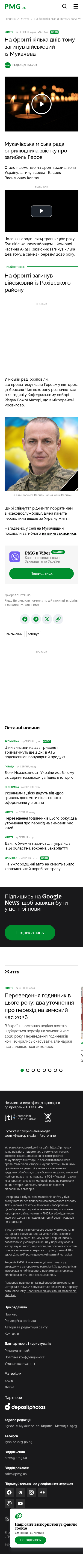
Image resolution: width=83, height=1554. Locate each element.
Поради (10, 766)
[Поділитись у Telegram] (36, 619)
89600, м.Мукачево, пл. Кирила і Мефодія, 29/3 (41, 1426)
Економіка (12, 741)
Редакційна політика (20, 1321)
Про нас (11, 1314)
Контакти (12, 1333)
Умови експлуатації (20, 1364)
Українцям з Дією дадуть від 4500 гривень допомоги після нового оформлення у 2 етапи (34, 798)
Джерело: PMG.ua (17, 595)
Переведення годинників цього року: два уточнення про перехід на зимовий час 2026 (41, 823)
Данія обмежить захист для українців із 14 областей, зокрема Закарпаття (38, 845)
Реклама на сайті (18, 1351)
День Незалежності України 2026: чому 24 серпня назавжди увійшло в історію (39, 775)
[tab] (22, 1070)
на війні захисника (59, 533)
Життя (25, 19)
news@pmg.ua (16, 1458)
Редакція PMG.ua (24, 65)
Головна (10, 19)
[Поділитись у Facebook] (25, 619)
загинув (33, 634)
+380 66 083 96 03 (19, 1442)
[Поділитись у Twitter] (47, 619)
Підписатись (41, 573)
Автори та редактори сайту (26, 1327)
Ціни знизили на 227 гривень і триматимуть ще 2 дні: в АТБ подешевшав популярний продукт (35, 752)
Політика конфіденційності (25, 1357)
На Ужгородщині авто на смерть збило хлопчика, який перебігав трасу (39, 866)
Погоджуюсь (30, 1540)
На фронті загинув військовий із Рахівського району (38, 282)
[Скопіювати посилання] (58, 619)
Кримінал (11, 858)
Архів (9, 1381)
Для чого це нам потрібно (29, 1533)
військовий (14, 634)
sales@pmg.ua (16, 1474)
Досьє (9, 1387)
